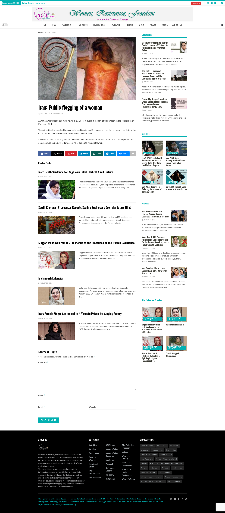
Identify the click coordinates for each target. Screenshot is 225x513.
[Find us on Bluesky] (222, 3)
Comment (43, 362)
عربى (43, 3)
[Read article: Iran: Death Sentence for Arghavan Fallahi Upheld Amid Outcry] (56, 189)
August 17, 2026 (149, 248)
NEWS (54, 24)
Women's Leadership (173, 477)
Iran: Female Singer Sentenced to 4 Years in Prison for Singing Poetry (80, 313)
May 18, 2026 (147, 110)
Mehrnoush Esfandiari (51, 278)
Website (92, 407)
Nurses (144, 463)
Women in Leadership (127, 464)
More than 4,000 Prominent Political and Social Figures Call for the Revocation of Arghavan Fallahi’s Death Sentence (155, 241)
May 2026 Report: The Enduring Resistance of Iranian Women (152, 189)
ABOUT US (83, 24)
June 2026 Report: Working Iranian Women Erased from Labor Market (175, 161)
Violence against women (151, 477)
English (24, 3)
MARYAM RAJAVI (99, 24)
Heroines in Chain (94, 465)
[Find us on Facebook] (204, 3)
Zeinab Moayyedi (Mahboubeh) (172, 354)
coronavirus (162, 446)
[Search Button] (222, 24)
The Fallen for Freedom (150, 319)
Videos (125, 452)
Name (41, 395)
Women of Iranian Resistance (127, 472)
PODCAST (153, 24)
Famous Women (92, 458)
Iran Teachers (147, 459)
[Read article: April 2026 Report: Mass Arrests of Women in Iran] (176, 177)
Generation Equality (149, 454)
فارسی (37, 3)
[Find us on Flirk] (215, 3)
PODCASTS (196, 3)
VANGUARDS (116, 24)
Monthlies (148, 153)
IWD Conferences (94, 472)
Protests (165, 468)
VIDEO (141, 24)
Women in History (126, 457)
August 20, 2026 (45, 283)
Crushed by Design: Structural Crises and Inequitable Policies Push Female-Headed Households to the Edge (155, 103)
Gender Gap (171, 450)
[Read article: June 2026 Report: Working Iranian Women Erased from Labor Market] (176, 148)
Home (45, 24)
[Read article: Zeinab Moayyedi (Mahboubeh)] (176, 343)
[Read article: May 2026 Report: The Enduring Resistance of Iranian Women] (152, 177)
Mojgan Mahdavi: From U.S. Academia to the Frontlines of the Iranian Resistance (86, 242)
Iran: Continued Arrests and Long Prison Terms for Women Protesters (154, 271)
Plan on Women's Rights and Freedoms (166, 463)
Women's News (50, 32)
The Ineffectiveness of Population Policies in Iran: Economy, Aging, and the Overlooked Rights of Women (154, 74)
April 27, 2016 (43, 114)
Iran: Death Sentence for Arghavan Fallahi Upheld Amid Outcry (75, 172)
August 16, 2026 (149, 277)
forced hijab (158, 450)
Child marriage (147, 446)
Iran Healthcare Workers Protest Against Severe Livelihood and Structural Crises (155, 214)
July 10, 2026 (148, 54)
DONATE (164, 24)
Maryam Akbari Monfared (166, 459)
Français (31, 3)
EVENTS (130, 24)
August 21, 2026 (45, 177)
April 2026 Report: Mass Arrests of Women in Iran (176, 188)
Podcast (109, 464)
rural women (177, 468)
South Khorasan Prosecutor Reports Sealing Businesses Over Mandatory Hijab (84, 207)
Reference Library (110, 469)
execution (145, 450)
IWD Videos (110, 445)
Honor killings (166, 454)
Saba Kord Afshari (148, 472)
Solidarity (110, 475)
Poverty (144, 468)
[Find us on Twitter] (208, 3)
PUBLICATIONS (68, 24)
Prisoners (154, 468)
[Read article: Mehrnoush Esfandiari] (56, 296)
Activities (93, 445)
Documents (94, 453)
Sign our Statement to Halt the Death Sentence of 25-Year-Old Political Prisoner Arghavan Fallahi (155, 46)
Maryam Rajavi (112, 449)
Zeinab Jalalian (174, 481)
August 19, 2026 (149, 220)
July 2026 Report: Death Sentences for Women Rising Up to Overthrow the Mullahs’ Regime (152, 161)
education (174, 446)
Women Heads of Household (153, 481)
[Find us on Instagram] (218, 3)
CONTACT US (177, 24)
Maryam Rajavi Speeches (112, 454)
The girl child (164, 472)
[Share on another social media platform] (133, 153)
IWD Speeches (95, 477)
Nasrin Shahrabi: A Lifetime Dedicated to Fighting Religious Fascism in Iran (151, 357)
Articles (92, 449)
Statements (110, 479)
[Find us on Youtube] (212, 3)
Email (41, 407)
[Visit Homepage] (112, 13)
